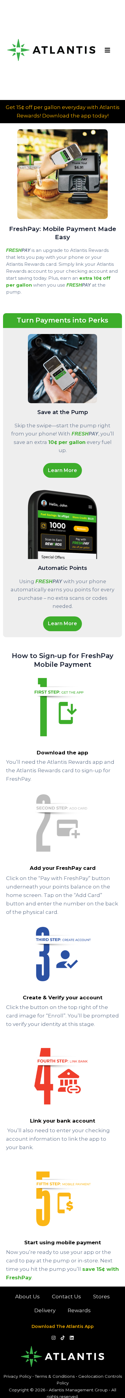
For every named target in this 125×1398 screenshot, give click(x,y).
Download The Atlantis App (63, 1326)
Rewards (79, 1310)
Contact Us (66, 1297)
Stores (101, 1297)
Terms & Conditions (55, 1376)
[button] (107, 50)
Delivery (45, 1310)
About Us (27, 1297)
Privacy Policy (17, 1376)
